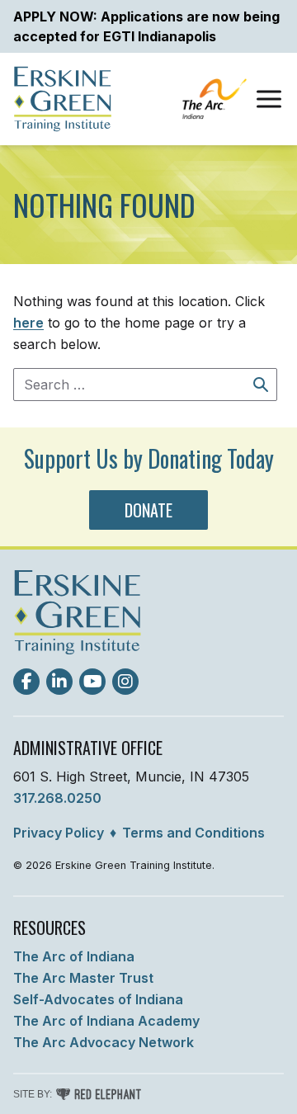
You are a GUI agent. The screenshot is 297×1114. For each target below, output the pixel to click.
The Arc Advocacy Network (103, 1042)
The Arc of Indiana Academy (106, 1021)
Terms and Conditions (193, 832)
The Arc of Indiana (73, 956)
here (28, 322)
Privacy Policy (58, 832)
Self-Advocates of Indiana (98, 999)
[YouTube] (92, 681)
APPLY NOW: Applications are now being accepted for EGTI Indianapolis (146, 26)
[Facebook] (26, 681)
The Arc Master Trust (83, 978)
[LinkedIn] (59, 681)
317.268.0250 (57, 798)
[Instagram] (125, 681)
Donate (148, 510)
